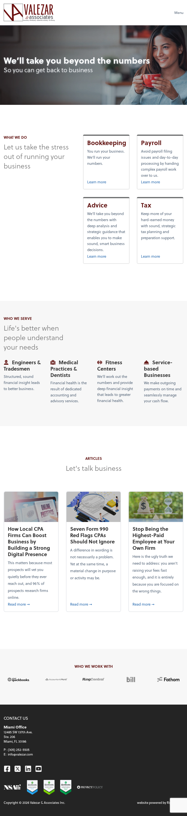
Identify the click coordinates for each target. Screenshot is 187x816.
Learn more (106, 182)
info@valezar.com (20, 754)
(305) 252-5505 (18, 749)
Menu (178, 12)
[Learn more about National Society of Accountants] (12, 787)
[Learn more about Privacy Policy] (90, 787)
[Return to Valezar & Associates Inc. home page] (29, 12)
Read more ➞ (31, 604)
